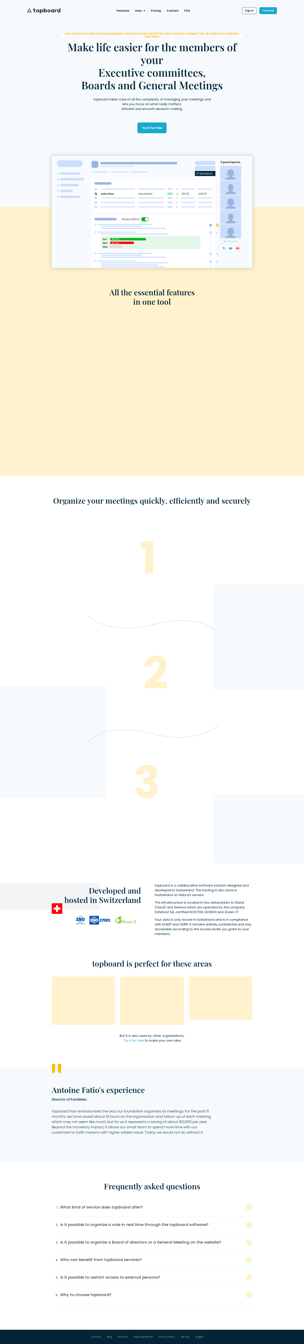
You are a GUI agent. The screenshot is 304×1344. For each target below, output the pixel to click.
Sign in (249, 10)
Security (123, 1337)
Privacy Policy (167, 1337)
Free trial (268, 10)
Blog (109, 1337)
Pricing (156, 11)
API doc (185, 1337)
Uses (138, 11)
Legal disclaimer (143, 1337)
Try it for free (152, 128)
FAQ (187, 11)
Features (122, 11)
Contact (172, 11)
